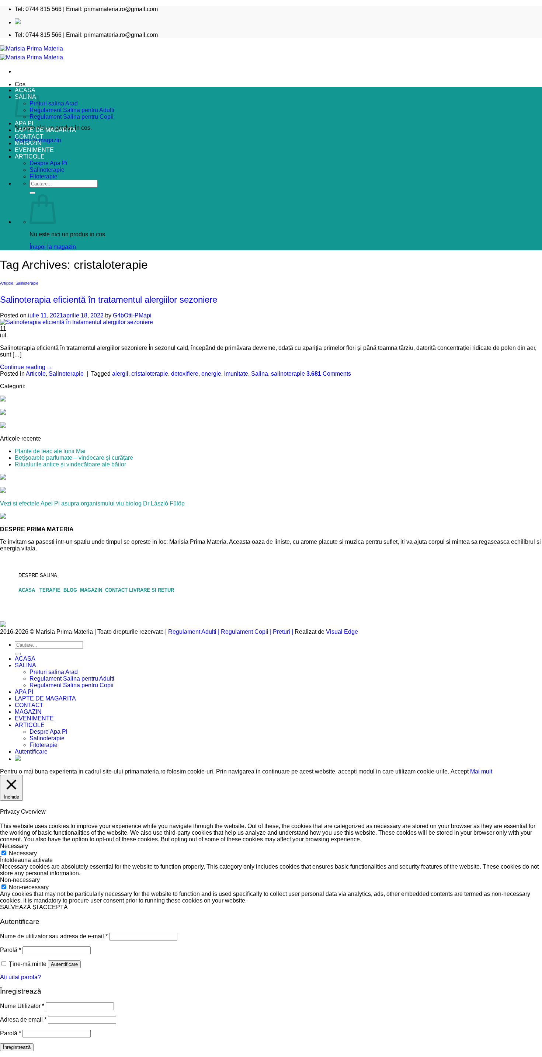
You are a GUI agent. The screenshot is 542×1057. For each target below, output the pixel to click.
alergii (120, 374)
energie (211, 374)
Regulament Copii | (246, 632)
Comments (328, 374)
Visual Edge (342, 632)
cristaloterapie (149, 374)
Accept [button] (460, 771)
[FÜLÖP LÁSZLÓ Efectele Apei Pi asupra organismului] (3, 491)
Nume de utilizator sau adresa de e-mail (54, 936)
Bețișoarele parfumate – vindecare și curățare (74, 458)
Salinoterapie (47, 170)
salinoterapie (288, 374)
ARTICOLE (30, 156)
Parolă (10, 950)
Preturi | (283, 632)
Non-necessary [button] (20, 880)
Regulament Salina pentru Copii (71, 117)
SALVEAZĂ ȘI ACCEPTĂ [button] (34, 907)
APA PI (24, 123)
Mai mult (481, 771)
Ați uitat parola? (20, 977)
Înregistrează (17, 1047)
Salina (259, 374)
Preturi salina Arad (53, 103)
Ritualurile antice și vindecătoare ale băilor (70, 464)
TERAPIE (50, 590)
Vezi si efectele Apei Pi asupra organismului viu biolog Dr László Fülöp (92, 503)
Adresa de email (23, 1019)
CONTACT (29, 136)
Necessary (23, 853)
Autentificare (64, 964)
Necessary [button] (14, 846)
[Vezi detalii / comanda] (3, 477)
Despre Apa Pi (48, 163)
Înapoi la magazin (52, 247)
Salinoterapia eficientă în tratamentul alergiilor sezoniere (108, 300)
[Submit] (32, 193)
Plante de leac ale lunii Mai (50, 451)
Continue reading (26, 367)
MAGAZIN (28, 143)
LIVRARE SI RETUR (151, 590)
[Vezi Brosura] (3, 517)
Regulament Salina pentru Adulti (71, 110)
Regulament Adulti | (193, 632)
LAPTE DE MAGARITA (45, 130)
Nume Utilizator (22, 1006)
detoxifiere (184, 374)
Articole (6, 283)
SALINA (25, 665)
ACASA (28, 590)
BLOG (71, 590)
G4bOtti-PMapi (132, 315)
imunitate (236, 374)
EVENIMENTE (34, 150)
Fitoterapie (43, 176)
